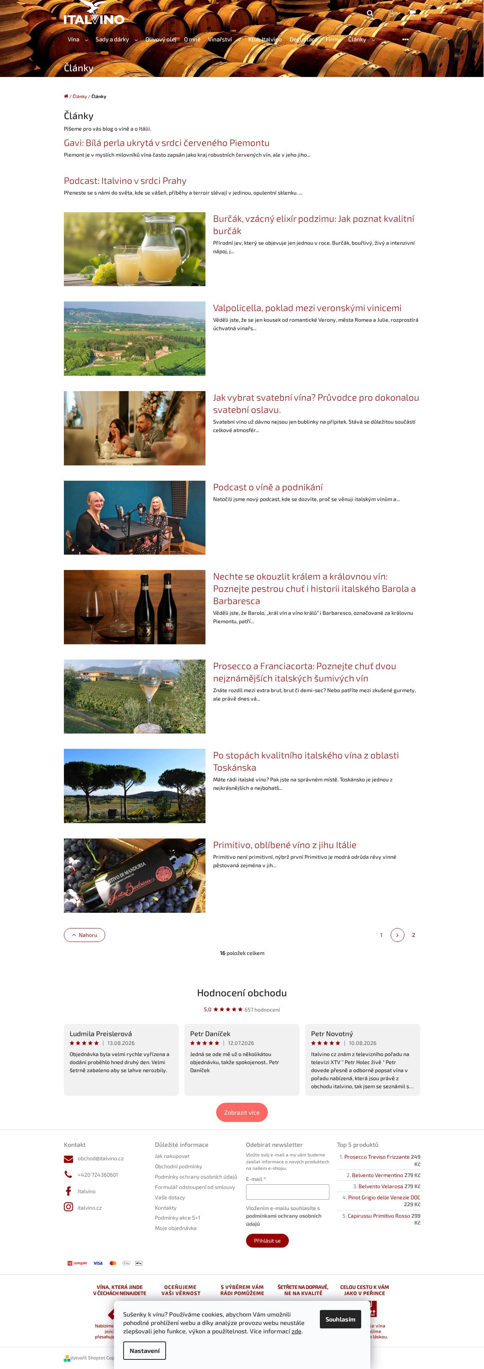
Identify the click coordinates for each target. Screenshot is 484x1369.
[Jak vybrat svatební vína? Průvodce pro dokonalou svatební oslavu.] (134, 427)
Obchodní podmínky (178, 1166)
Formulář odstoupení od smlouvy (195, 1187)
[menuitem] (78, 39)
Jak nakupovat (172, 1156)
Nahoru (88, 935)
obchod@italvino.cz (101, 1158)
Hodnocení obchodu (242, 992)
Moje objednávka (176, 1228)
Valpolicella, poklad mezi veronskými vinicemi (307, 307)
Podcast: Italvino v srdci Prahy (125, 180)
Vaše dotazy (170, 1197)
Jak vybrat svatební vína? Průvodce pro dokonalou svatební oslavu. (316, 403)
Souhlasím (340, 1319)
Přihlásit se (267, 1240)
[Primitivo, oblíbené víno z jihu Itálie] (134, 874)
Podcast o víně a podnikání (268, 486)
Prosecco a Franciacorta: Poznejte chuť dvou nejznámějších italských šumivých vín (304, 671)
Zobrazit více (242, 1112)
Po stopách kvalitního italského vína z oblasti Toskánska (306, 761)
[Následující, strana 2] (397, 935)
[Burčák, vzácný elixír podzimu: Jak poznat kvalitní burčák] (134, 248)
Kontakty (165, 1207)
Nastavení (145, 1350)
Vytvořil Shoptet (87, 1357)
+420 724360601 (98, 1174)
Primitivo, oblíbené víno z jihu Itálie (285, 844)
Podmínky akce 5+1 (177, 1217)
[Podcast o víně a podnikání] (134, 517)
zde (296, 1331)
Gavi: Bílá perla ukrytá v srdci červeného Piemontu (167, 142)
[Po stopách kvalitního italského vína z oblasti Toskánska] (134, 785)
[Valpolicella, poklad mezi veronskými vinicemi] (134, 337)
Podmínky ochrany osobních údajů (196, 1176)
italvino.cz (90, 1207)
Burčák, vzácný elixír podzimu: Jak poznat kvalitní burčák (313, 224)
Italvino (87, 1191)
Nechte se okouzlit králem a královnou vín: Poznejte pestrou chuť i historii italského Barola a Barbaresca (314, 588)
